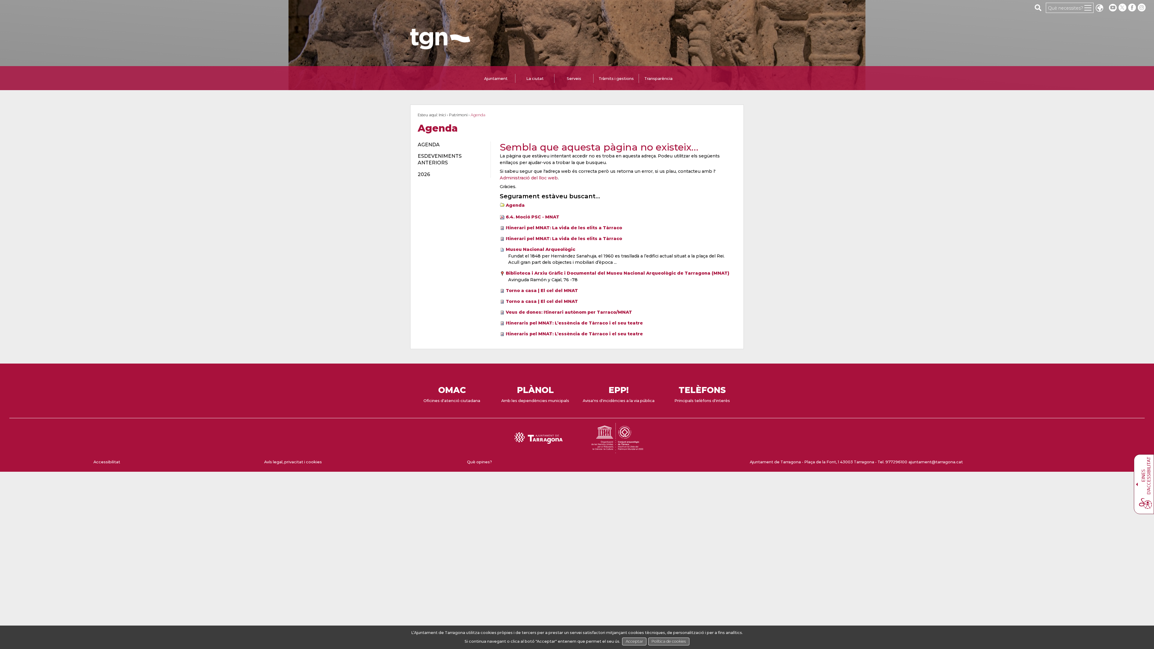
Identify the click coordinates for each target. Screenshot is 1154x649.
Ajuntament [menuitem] (496, 78)
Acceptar (634, 641)
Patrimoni (458, 115)
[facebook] (1132, 7)
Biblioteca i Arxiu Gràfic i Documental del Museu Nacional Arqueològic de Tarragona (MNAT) (617, 273)
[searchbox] (1038, 7)
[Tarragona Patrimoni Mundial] (617, 450)
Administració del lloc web (529, 178)
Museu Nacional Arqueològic (540, 249)
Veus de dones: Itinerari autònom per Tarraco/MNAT (569, 312)
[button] (1099, 8)
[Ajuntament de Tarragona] (440, 46)
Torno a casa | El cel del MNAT (542, 290)
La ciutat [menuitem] (535, 78)
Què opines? (479, 462)
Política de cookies (669, 641)
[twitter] (1123, 7)
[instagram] (1142, 7)
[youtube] (1112, 7)
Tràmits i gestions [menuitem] (616, 78)
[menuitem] (450, 145)
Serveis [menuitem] (574, 78)
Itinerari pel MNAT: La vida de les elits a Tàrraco (564, 227)
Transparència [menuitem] (658, 78)
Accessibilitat (106, 462)
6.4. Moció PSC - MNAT (532, 217)
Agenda (515, 205)
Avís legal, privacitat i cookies (293, 462)
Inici (442, 115)
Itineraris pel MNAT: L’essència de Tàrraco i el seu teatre (574, 323)
